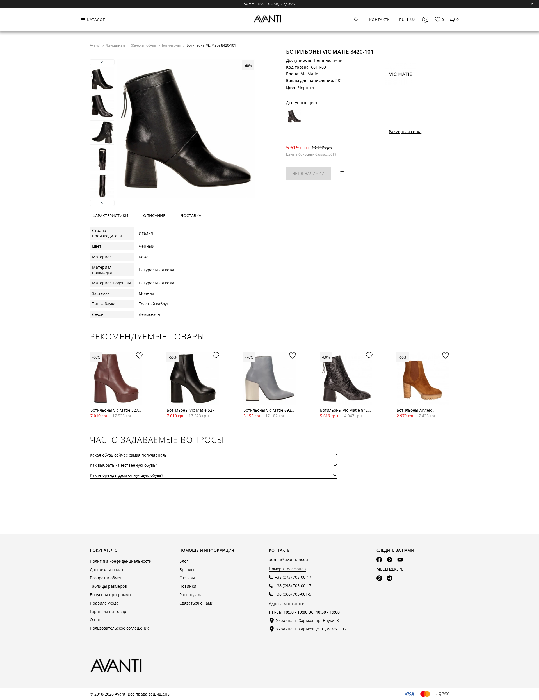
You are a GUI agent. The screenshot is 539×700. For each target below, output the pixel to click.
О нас (95, 619)
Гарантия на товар (108, 611)
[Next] (102, 203)
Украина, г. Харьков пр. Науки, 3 (307, 620)
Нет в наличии (308, 173)
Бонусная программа (110, 594)
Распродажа (191, 594)
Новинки (187, 586)
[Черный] (294, 116)
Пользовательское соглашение (120, 628)
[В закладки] (342, 173)
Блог (183, 561)
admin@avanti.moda (288, 559)
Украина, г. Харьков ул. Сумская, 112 (311, 628)
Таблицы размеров (108, 586)
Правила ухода (104, 603)
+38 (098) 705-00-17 (293, 585)
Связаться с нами (196, 603)
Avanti (95, 45)
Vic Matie (309, 73)
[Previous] (102, 62)
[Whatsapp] (379, 578)
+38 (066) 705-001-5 (293, 594)
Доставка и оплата (108, 569)
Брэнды (186, 569)
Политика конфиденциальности (121, 561)
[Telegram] (389, 578)
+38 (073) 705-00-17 (293, 577)
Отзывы (187, 577)
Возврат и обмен (106, 577)
